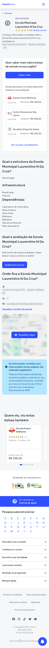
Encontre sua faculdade (14, 557)
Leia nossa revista (12, 565)
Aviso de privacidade (36, 594)
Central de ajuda (27, 502)
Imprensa (35, 602)
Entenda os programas (14, 572)
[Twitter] (30, 619)
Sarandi (8, 13)
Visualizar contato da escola (17, 309)
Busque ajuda (9, 580)
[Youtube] (35, 619)
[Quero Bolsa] (14, 4)
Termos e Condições (12, 594)
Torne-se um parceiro (24, 610)
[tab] (21, 464)
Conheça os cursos (12, 549)
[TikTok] (24, 619)
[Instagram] (19, 619)
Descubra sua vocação (14, 541)
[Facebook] (13, 619)
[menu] (43, 4)
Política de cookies (18, 602)
